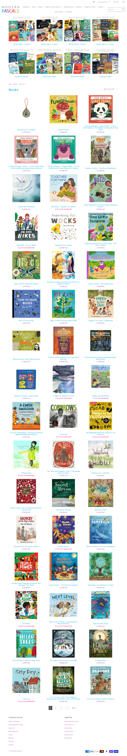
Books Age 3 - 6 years (50, 30)
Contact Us (12, 728)
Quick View (26, 113)
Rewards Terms (68, 734)
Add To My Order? (13, 731)
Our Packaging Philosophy (16, 724)
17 (67, 708)
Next (74, 708)
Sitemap (11, 744)
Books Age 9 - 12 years (105, 30)
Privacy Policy (68, 728)
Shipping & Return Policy (71, 721)
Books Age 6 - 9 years (77, 30)
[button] (27, 7)
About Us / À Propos (14, 721)
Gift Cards (11, 741)
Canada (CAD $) (103, 2)
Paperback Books (50, 63)
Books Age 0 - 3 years (22, 30)
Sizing (10, 734)
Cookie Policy (68, 738)
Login (117, 1)
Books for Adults (22, 63)
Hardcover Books (77, 63)
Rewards (11, 738)
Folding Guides (105, 63)
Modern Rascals (17, 751)
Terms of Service (69, 724)
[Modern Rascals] (10, 9)
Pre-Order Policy (68, 731)
